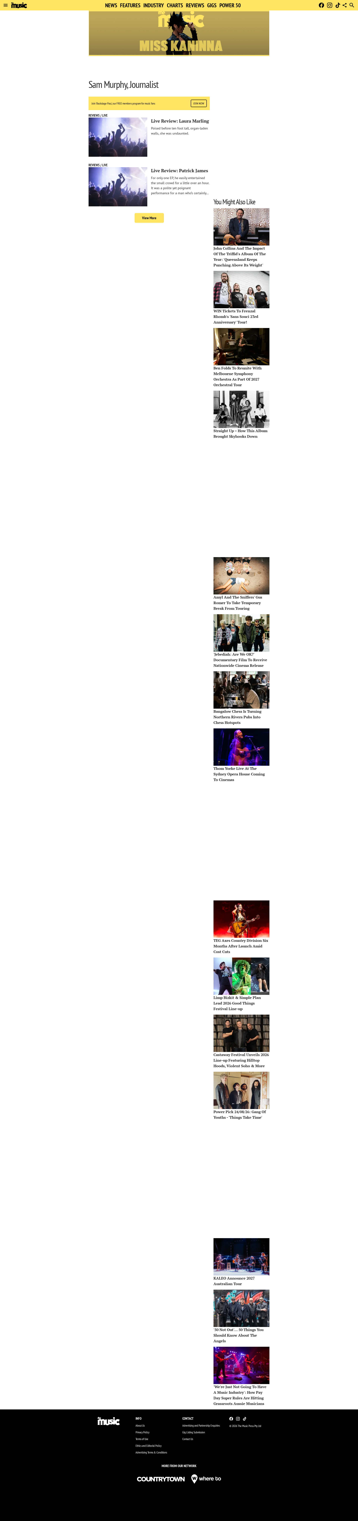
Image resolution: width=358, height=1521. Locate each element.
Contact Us (187, 1438)
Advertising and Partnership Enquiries (201, 1425)
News (111, 5)
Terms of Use (142, 1438)
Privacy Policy (142, 1432)
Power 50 (230, 5)
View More (149, 217)
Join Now (198, 103)
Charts (175, 5)
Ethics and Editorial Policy (148, 1445)
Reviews (195, 5)
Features (130, 5)
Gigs (211, 5)
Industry (153, 5)
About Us (140, 1425)
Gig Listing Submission (193, 1432)
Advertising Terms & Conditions (151, 1452)
